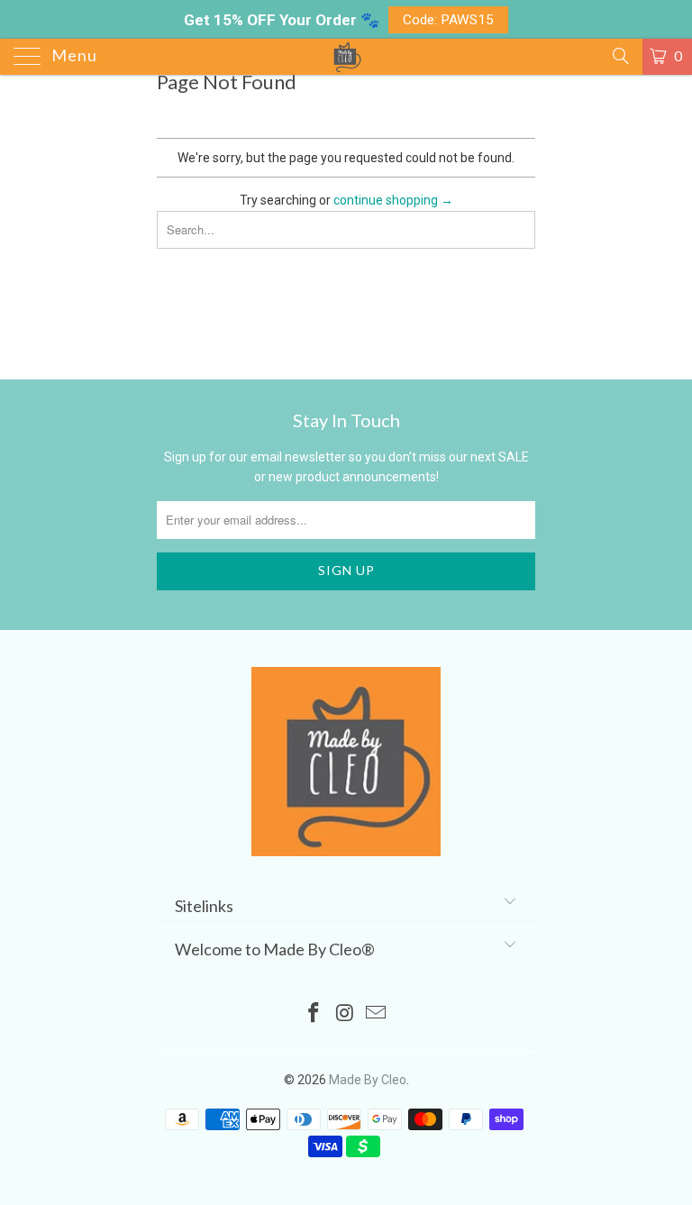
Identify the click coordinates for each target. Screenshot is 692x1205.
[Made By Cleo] (346, 57)
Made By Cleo (367, 1080)
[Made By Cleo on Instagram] (345, 1014)
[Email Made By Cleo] (376, 1014)
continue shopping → (393, 200)
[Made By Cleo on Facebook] (313, 1014)
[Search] (619, 56)
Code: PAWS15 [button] (448, 20)
